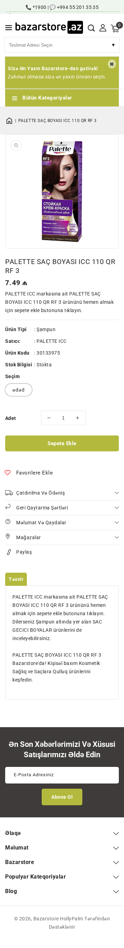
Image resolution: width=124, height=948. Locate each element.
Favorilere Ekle (34, 473)
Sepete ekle (62, 443)
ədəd (18, 390)
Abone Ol (62, 797)
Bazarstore (46, 918)
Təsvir (16, 579)
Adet (10, 418)
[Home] (11, 120)
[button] (8, 29)
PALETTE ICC (52, 341)
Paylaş (24, 552)
